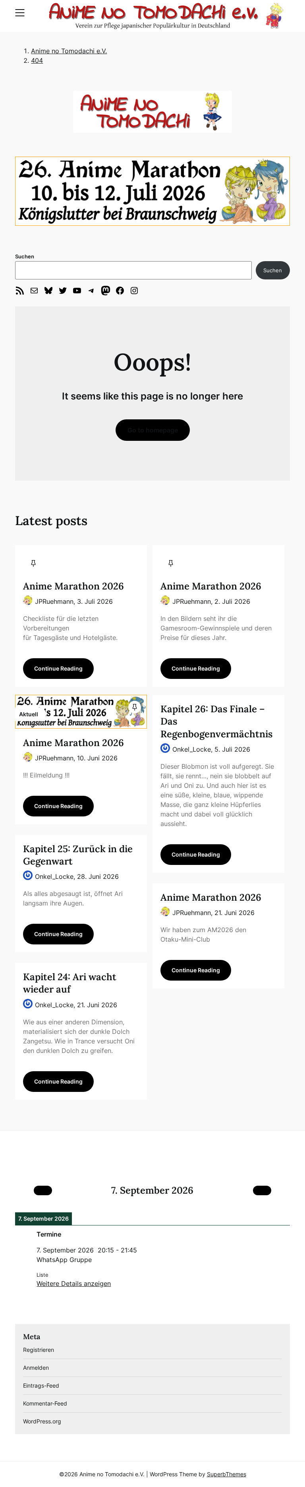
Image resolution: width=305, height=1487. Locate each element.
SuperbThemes (226, 1474)
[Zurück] (43, 1190)
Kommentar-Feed (45, 1403)
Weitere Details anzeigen (74, 1283)
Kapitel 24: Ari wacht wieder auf (69, 983)
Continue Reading (58, 668)
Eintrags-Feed (41, 1385)
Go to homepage (152, 430)
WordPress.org (42, 1421)
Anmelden (36, 1367)
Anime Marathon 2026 (73, 586)
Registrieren (38, 1349)
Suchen (24, 256)
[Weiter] (262, 1190)
